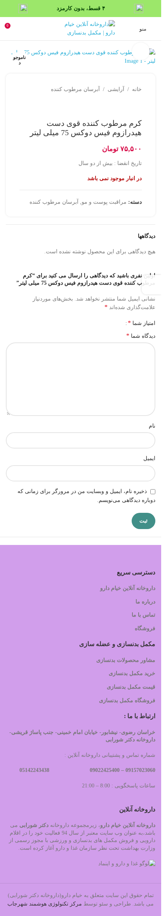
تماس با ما (143, 615)
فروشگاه (144, 628)
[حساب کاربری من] (25, 28)
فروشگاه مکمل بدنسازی (127, 700)
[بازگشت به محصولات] (127, 106)
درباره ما (145, 602)
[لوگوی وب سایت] (88, 28)
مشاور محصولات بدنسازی (125, 660)
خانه (137, 89)
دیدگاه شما (140, 335)
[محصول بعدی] (118, 106)
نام (152, 426)
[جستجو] (50, 28)
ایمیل (149, 458)
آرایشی (116, 89)
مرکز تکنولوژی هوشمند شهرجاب (44, 904)
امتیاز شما (141, 323)
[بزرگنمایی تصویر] (141, 51)
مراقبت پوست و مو (104, 202)
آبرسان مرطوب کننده (75, 89)
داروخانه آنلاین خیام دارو (127, 588)
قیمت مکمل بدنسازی (131, 687)
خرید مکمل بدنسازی (132, 673)
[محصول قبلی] (137, 106)
